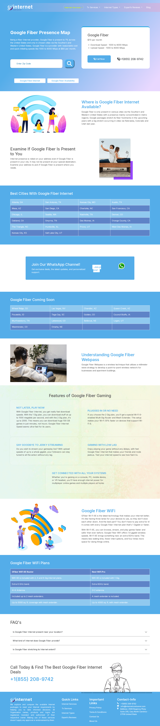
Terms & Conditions (97, 712)
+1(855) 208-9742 (132, 58)
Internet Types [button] (111, 7)
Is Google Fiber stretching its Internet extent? (34, 649)
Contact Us (94, 717)
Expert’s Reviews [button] (132, 7)
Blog (148, 7)
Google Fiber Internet (30, 80)
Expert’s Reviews (69, 717)
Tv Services (67, 708)
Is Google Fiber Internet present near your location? (38, 632)
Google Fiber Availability (63, 80)
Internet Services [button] (72, 7)
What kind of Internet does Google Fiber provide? (36, 640)
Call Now (100, 59)
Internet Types (68, 713)
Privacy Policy (95, 708)
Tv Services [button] (93, 7)
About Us (93, 721)
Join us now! (97, 268)
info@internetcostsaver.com (133, 706)
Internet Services (69, 704)
